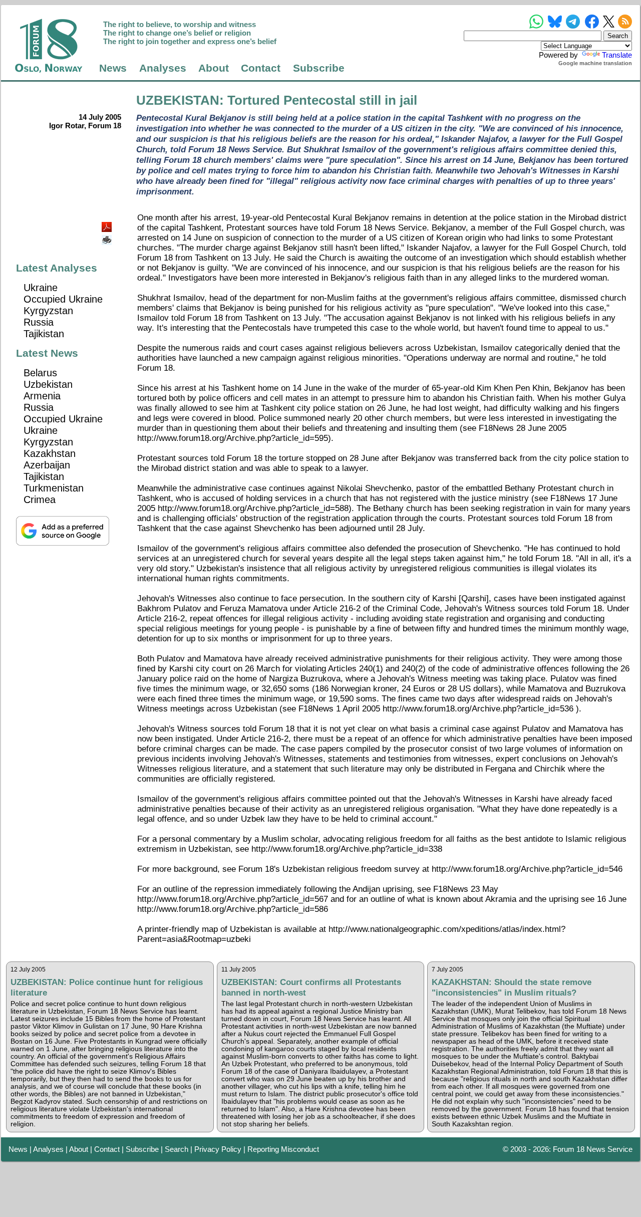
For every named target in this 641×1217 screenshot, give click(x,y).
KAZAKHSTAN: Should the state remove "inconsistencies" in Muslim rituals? (511, 987)
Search (176, 1149)
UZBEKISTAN (177, 100)
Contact (260, 68)
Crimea (40, 499)
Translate (617, 55)
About (213, 68)
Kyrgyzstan (48, 310)
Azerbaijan (47, 464)
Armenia (42, 395)
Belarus (40, 372)
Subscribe (319, 68)
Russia (39, 322)
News (113, 68)
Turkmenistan (54, 488)
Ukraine (41, 287)
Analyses (162, 68)
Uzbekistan (48, 384)
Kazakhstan (50, 453)
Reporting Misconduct (283, 1149)
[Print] (108, 236)
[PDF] (108, 224)
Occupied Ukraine (63, 299)
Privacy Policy (217, 1149)
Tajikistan (44, 333)
